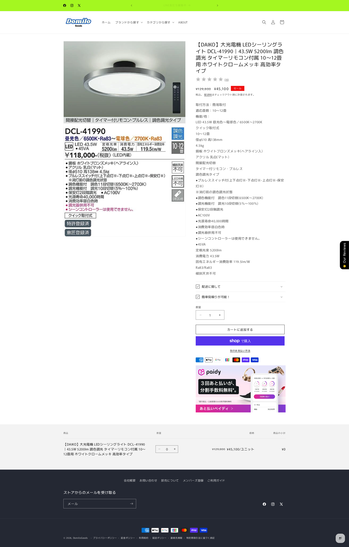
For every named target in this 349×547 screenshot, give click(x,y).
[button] (128, 22)
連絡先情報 (176, 537)
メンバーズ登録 (193, 480)
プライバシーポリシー (105, 537)
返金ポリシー (128, 537)
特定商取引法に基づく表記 (200, 537)
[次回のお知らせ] (217, 5)
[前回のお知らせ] (131, 5)
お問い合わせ (148, 480)
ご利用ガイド (216, 480)
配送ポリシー (159, 537)
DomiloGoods (80, 537)
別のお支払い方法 (240, 350)
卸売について (170, 480)
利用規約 (143, 537)
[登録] (131, 503)
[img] (209, 80)
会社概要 (130, 480)
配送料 (208, 94)
